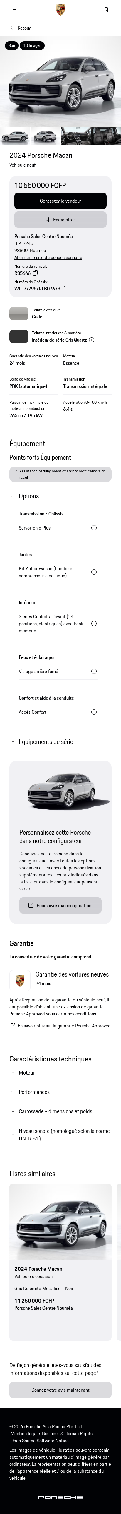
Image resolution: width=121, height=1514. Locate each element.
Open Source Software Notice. (40, 1440)
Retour (24, 27)
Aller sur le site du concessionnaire (48, 257)
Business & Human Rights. (67, 1433)
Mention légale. (26, 1433)
